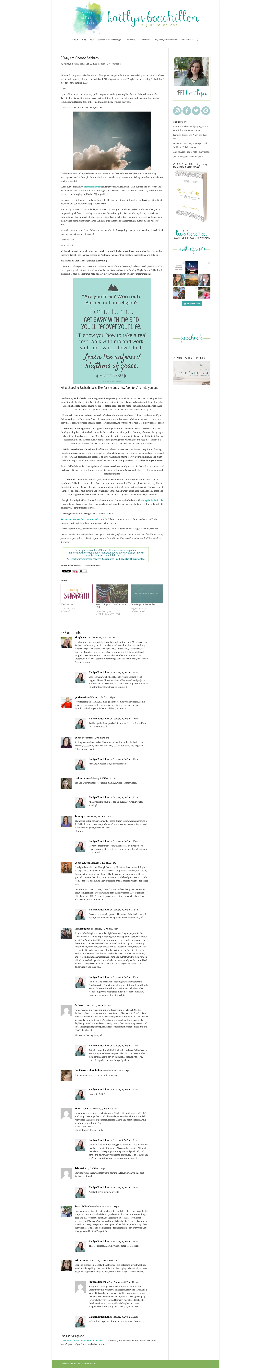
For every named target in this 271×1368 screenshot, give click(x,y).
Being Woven (82, 1108)
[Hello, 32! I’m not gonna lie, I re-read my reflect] (179, 280)
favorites (131, 40)
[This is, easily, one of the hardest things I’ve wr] (204, 267)
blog (84, 40)
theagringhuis (82, 928)
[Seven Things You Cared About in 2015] (112, 593)
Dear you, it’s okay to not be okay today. (191, 152)
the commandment (93, 187)
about (75, 40)
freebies (146, 40)
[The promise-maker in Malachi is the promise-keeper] (179, 267)
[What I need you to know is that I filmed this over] (204, 280)
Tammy (79, 816)
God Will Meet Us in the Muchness (189, 156)
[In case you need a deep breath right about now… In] (204, 293)
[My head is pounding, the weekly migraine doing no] (191, 267)
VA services (187, 40)
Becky (78, 737)
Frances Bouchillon (99, 1281)
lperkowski (81, 697)
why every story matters (166, 40)
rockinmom (81, 778)
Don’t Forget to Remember (143, 604)
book (91, 40)
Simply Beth (81, 637)
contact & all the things (109, 40)
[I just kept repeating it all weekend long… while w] (179, 293)
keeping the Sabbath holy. (151, 500)
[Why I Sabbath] (77, 593)
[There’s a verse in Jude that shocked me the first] (191, 280)
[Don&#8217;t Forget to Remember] (147, 593)
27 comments (114, 64)
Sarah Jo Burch (83, 1206)
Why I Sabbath (67, 604)
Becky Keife (81, 862)
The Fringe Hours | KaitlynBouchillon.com (83, 1340)
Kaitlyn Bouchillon (74, 64)
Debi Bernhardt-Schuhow (89, 1070)
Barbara (79, 1005)
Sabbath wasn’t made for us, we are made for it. (82, 519)
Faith (102, 64)
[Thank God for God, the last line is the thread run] (191, 293)
